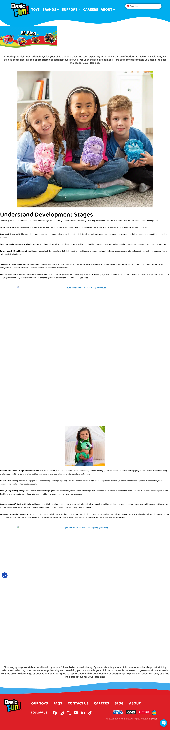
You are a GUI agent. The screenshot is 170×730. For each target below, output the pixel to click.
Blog (119, 703)
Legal (154, 718)
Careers (101, 703)
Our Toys (39, 703)
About (135, 703)
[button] (51, 10)
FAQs (57, 703)
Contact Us (78, 703)
